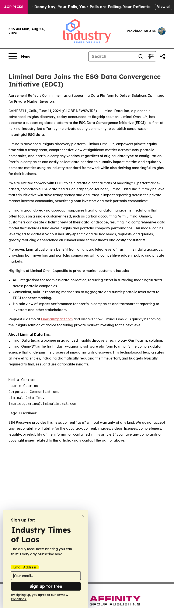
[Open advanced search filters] (151, 56)
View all (163, 6)
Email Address (24, 567)
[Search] (141, 56)
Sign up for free (45, 586)
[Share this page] (163, 56)
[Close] (83, 516)
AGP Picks (13, 7)
